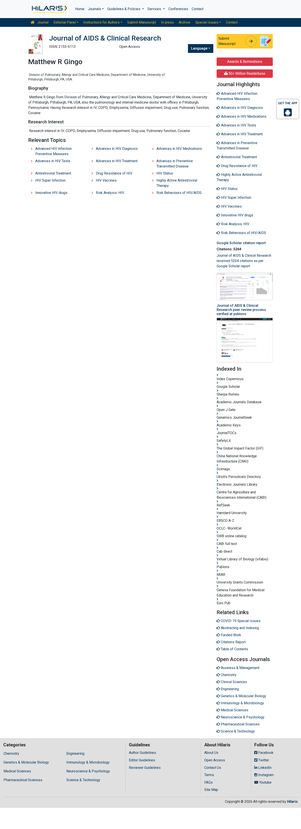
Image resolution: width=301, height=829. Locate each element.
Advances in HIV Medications (179, 149)
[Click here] (49, 9)
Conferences (178, 9)
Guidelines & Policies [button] (124, 9)
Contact (197, 9)
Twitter (263, 760)
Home (79, 9)
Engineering (75, 753)
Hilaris (292, 801)
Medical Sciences (17, 771)
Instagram (265, 775)
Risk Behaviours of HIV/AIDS (179, 193)
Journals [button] (94, 9)
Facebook (265, 753)
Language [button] (199, 48)
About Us (211, 753)
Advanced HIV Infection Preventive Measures (53, 151)
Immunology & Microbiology (88, 762)
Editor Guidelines (142, 760)
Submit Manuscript (141, 22)
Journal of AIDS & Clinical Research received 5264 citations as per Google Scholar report (244, 260)
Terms (209, 775)
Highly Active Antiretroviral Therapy (176, 183)
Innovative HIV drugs (51, 193)
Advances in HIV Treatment (116, 161)
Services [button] (154, 9)
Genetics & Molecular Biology (26, 762)
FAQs (208, 782)
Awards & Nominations (244, 61)
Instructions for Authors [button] (101, 22)
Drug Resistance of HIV (114, 173)
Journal (42, 22)
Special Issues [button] (206, 22)
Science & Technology (83, 780)
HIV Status (164, 173)
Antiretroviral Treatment (53, 173)
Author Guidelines (142, 753)
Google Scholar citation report (241, 243)
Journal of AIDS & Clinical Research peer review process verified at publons (241, 309)
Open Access (214, 760)
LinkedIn (264, 768)
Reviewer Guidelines (145, 768)
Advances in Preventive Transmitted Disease (174, 163)
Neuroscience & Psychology (88, 771)
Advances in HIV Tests (52, 161)
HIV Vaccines (106, 180)
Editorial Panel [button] (65, 22)
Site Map (211, 790)
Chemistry (11, 753)
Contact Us (212, 768)
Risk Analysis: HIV (110, 193)
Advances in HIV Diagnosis (117, 149)
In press (167, 22)
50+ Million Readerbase (246, 73)
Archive (184, 22)
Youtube (264, 782)
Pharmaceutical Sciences (23, 780)
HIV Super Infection (50, 180)
